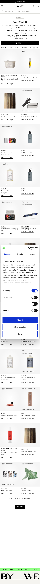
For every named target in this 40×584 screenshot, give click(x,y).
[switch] (34, 297)
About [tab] (32, 254)
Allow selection (20, 327)
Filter (18, 43)
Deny (20, 334)
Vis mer (20, 506)
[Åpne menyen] (2, 6)
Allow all (20, 320)
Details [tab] (20, 254)
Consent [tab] (7, 254)
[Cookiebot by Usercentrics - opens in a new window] (28, 248)
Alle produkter (20, 17)
